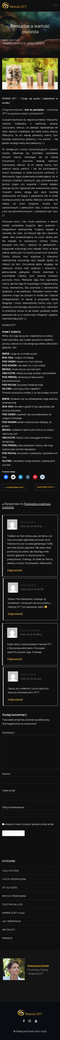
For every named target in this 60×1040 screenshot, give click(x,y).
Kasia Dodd (14, 39)
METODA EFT (8, 930)
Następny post (45, 487)
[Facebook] (24, 1021)
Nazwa (6, 773)
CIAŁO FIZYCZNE (10, 871)
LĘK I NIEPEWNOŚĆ (11, 921)
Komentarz (8, 732)
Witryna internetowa (13, 807)
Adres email (9, 790)
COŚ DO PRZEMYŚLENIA (14, 879)
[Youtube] (36, 1021)
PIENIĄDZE (40, 43)
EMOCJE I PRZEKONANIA (14, 896)
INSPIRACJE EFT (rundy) (23, 43)
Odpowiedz (14, 570)
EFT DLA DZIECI (9, 887)
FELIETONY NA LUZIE (12, 904)
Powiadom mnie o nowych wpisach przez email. (28, 824)
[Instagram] (29, 1021)
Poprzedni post (15, 487)
